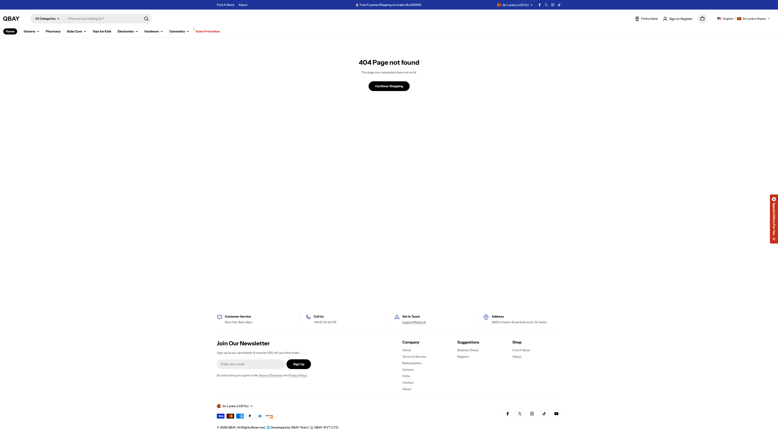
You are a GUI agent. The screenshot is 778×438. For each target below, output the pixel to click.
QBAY (232, 427)
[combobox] (91, 19)
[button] (743, 18)
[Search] (146, 18)
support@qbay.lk (414, 322)
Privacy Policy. (297, 375)
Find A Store (225, 5)
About (242, 5)
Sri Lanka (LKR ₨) (516, 5)
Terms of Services (270, 375)
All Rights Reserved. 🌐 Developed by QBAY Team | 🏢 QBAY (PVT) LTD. (288, 427)
